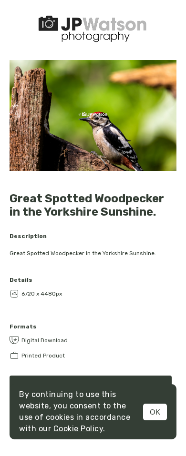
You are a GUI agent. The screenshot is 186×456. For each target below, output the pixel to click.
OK (155, 412)
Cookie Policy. (79, 428)
